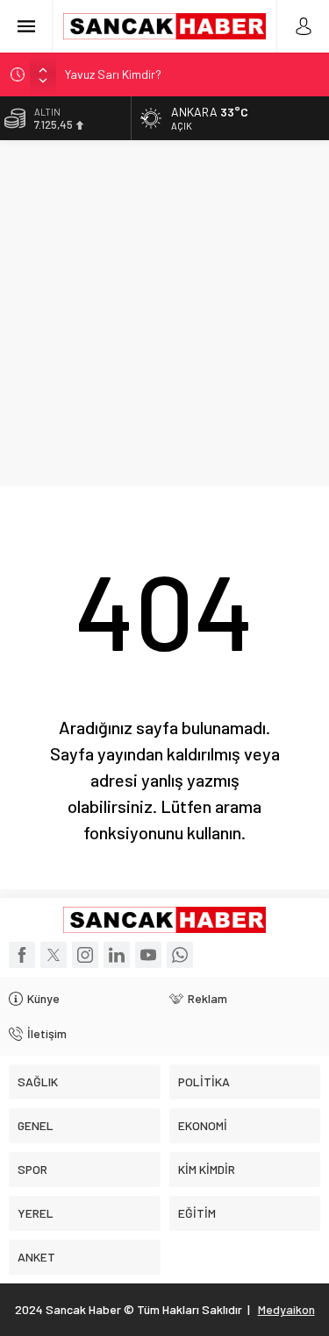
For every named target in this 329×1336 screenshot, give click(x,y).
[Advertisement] (164, 313)
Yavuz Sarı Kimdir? (113, 74)
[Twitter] (53, 955)
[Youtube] (148, 955)
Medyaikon (286, 1309)
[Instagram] (85, 955)
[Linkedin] (117, 955)
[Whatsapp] (180, 955)
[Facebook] (22, 955)
